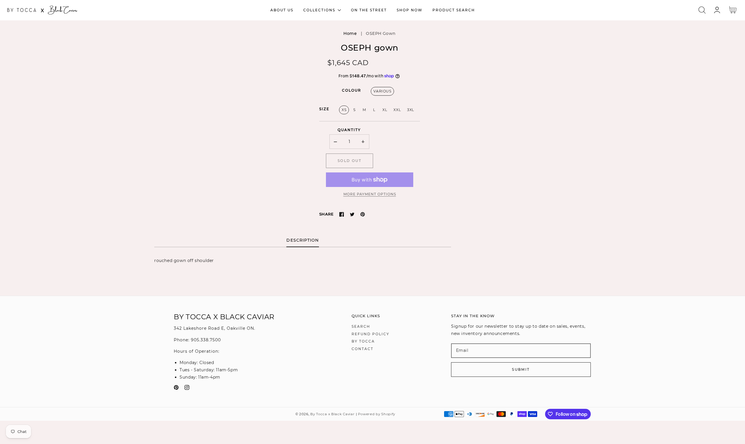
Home (350, 33)
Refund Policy (370, 334)
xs (344, 110)
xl (384, 110)
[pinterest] (176, 388)
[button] (702, 10)
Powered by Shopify (376, 414)
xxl (397, 110)
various (382, 91)
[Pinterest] (362, 214)
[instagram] (187, 388)
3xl (410, 110)
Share (326, 214)
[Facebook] (341, 214)
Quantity (349, 130)
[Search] (702, 10)
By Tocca (363, 341)
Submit (521, 369)
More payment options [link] (369, 194)
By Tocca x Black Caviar (332, 414)
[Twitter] (352, 214)
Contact (362, 349)
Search (361, 326)
